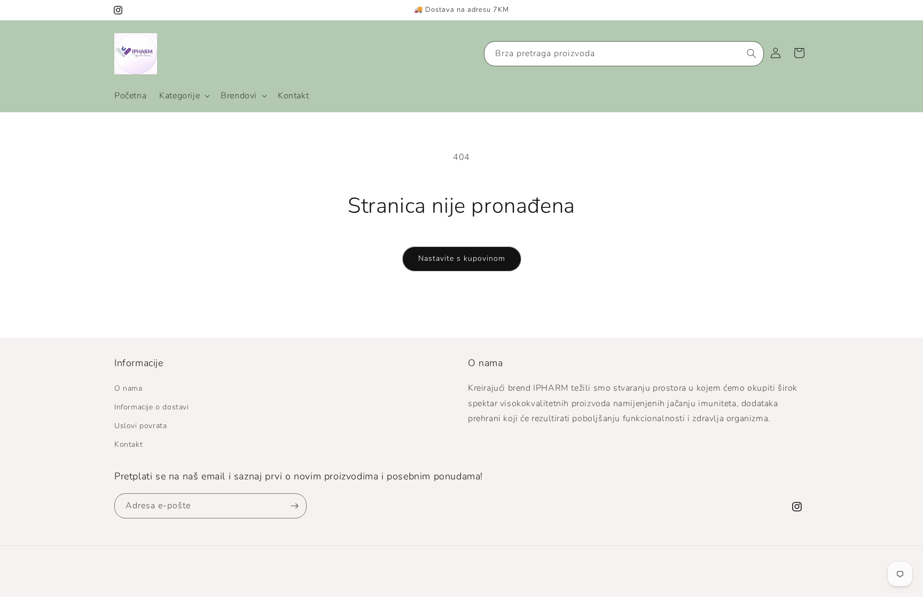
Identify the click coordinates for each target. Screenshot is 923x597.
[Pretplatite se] (294, 505)
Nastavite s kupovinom (461, 258)
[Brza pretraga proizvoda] (751, 53)
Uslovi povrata (140, 426)
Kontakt (128, 444)
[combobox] (623, 54)
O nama (128, 388)
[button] (183, 96)
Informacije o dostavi (151, 407)
